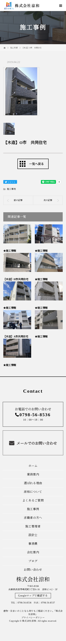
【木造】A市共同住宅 (15, 336)
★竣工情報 (9, 250)
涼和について (33, 491)
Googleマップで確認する (33, 595)
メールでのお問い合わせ (36, 443)
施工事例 (11, 189)
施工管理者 (33, 526)
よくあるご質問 (33, 500)
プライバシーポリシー (33, 617)
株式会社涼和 (33, 579)
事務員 (33, 543)
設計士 (33, 535)
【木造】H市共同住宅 (15, 279)
